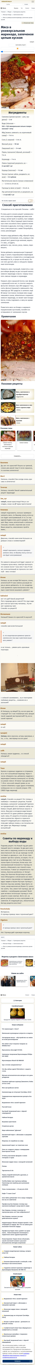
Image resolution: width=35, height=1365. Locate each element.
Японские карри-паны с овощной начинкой (17, 1162)
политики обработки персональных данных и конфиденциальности (16, 1355)
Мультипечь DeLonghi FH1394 (12, 1050)
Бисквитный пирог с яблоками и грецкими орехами (17, 1288)
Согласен (17, 1361)
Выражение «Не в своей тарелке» (13, 1102)
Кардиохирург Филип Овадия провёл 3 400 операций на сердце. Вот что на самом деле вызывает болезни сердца (17, 1224)
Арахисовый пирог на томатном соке (15, 1145)
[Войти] (16, 2)
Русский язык (6, 1107)
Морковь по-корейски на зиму (12, 1141)
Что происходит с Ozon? (10, 1029)
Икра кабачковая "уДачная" (11, 1130)
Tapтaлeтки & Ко (7, 1170)
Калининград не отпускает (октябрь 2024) (16, 1092)
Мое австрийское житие (10, 1088)
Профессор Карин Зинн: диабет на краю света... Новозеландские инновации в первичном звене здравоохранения (16, 1232)
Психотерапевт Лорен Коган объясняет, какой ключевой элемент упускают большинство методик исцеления (16, 1241)
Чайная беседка (7, 1117)
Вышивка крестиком (9, 1122)
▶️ (17, 48)
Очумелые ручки (8, 1126)
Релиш (4, 1166)
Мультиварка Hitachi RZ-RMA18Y (13, 1060)
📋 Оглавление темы (27, 23)
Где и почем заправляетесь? (11, 1065)
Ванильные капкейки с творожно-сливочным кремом (15, 1335)
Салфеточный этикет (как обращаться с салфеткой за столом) (17, 1329)
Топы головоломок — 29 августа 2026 (15, 1189)
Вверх (2, 937)
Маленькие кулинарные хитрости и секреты (17, 1033)
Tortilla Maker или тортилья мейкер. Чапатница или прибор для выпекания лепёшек (15, 1183)
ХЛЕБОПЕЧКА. (7, 1)
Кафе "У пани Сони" (9, 1193)
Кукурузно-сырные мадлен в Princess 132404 (17, 1020)
